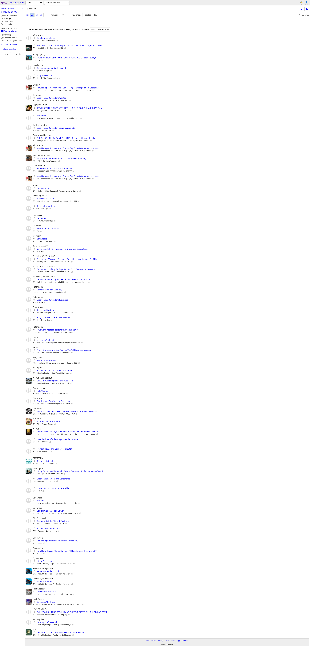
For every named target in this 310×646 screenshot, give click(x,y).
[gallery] (36, 15)
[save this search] (306, 9)
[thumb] (32, 15)
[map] (41, 15)
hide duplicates (9, 24)
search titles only (10, 16)
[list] (27, 15)
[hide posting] (57, 41)
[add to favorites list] (34, 37)
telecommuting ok (10, 38)
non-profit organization (12, 40)
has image (7, 18)
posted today (8, 21)
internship (7, 35)
